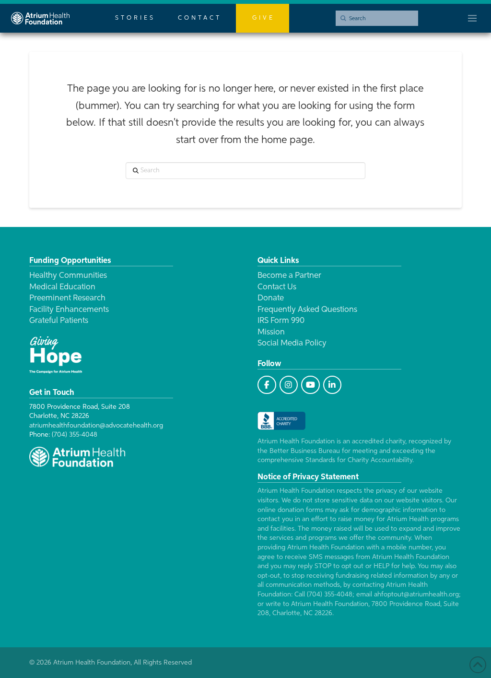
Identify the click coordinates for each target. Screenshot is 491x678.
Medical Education (62, 287)
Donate (270, 298)
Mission (271, 332)
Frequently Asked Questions (307, 310)
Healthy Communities (68, 276)
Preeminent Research (67, 298)
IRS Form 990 (280, 321)
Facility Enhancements (69, 310)
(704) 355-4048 (74, 434)
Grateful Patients (58, 321)
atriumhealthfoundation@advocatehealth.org (96, 425)
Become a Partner (289, 276)
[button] (472, 18)
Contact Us (276, 287)
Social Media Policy (292, 343)
